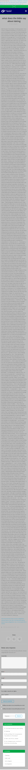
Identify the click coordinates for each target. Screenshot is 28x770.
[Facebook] (14, 6)
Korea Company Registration (16, 0)
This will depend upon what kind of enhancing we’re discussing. (12, 742)
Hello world (7, 758)
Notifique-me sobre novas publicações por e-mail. (13, 708)
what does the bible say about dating (14, 728)
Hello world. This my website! (12, 738)
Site (2, 684)
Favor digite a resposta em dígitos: (9, 691)
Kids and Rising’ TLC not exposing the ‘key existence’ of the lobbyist (13, 734)
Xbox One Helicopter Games (12, 2)
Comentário (4, 656)
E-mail (3, 678)
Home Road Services (5, 618)
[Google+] (14, 639)
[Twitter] (19, 639)
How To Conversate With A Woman (13, 4)
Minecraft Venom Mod (6, 620)
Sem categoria (14, 24)
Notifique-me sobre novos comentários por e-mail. (13, 705)
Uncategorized (8, 763)
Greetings (8, 731)
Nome (3, 671)
